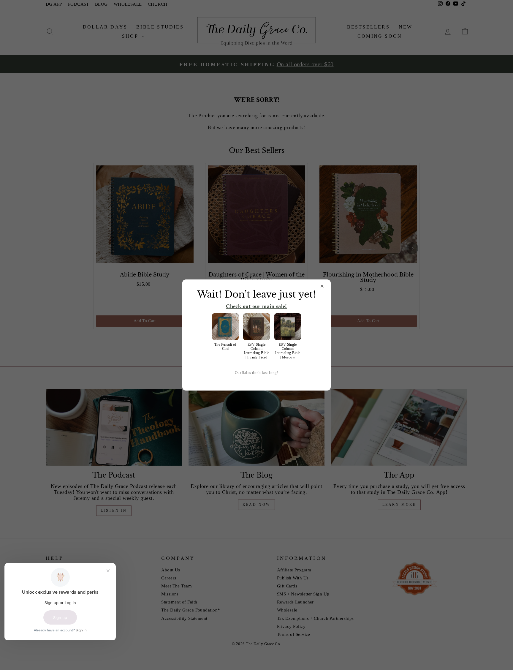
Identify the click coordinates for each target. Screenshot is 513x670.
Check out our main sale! (256, 306)
